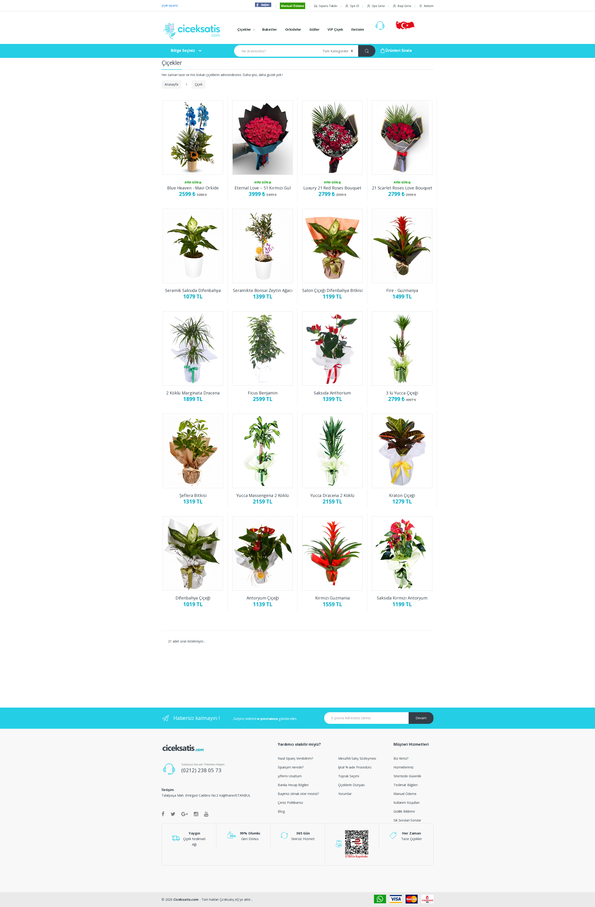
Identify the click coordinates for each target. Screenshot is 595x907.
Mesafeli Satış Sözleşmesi (357, 758)
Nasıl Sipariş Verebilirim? (295, 758)
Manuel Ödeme (292, 6)
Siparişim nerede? (291, 767)
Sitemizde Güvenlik (407, 776)
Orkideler (293, 29)
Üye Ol (354, 6)
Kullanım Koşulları (406, 802)
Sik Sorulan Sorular (407, 820)
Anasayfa (171, 84)
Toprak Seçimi (348, 776)
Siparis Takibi (328, 6)
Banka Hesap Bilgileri (293, 785)
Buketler (269, 29)
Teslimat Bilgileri (405, 785)
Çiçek (198, 84)
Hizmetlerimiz (403, 767)
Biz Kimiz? (400, 758)
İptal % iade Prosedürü (354, 767)
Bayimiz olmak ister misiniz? (298, 793)
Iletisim (428, 6)
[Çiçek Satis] (193, 31)
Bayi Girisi (404, 6)
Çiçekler (244, 29)
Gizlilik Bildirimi (404, 811)
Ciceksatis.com (185, 899)
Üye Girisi (378, 6)
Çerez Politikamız (290, 802)
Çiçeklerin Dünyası (351, 785)
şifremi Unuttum (290, 776)
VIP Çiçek (335, 29)
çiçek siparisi (170, 5)
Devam (421, 718)
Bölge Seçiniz (183, 50)
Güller (314, 29)
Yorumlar (345, 793)
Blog (281, 811)
